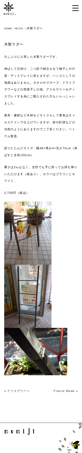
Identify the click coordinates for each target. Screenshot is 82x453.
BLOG (19, 28)
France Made (64, 391)
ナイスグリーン (18, 391)
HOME (8, 28)
